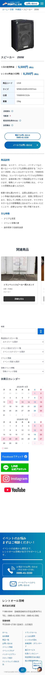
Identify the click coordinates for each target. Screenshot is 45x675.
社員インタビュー (31, 653)
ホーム (4, 632)
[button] (37, 667)
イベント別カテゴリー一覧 (11, 348)
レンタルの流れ (31, 640)
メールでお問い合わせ (22, 145)
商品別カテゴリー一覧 (9, 338)
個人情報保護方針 (31, 661)
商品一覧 (5, 640)
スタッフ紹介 (7, 658)
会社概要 (5, 636)
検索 (2, 326)
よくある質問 (30, 636)
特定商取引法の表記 (32, 657)
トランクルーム (31, 632)
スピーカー (7, 292)
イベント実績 (6, 358)
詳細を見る (19, 299)
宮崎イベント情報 (7, 368)
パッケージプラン (9, 654)
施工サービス (30, 650)
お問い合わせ (31, 4)
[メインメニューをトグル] (42, 3)
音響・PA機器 (7, 289)
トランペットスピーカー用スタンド (18, 285)
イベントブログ (8, 651)
